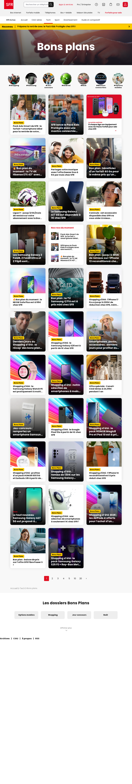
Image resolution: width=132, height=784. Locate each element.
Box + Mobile (66, 12)
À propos (27, 638)
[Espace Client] (125, 4)
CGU (15, 638)
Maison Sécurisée (84, 12)
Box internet (15, 12)
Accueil (24, 20)
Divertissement (70, 20)
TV (99, 12)
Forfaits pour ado (113, 12)
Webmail (118, 4)
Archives (5, 638)
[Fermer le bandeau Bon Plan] (129, 26)
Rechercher (51, 4)
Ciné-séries (37, 20)
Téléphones (50, 12)
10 (75, 578)
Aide (96, 4)
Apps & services (66, 4)
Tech (48, 20)
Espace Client (125, 4)
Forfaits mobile (33, 12)
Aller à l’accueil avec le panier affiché (110, 4)
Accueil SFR (8, 4)
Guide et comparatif (90, 20)
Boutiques (103, 4)
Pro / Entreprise (84, 4)
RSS (37, 638)
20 (80, 578)
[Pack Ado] (104, 115)
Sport (57, 20)
